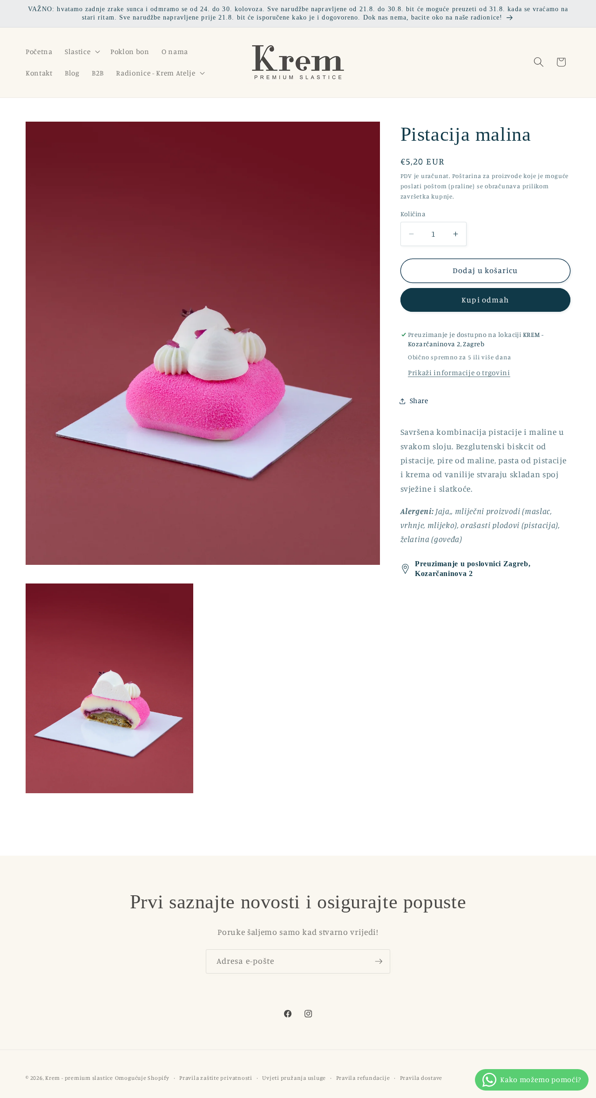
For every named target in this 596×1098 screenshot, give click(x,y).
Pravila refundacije (363, 1077)
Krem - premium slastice (79, 1077)
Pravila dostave (421, 1077)
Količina (413, 214)
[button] (81, 51)
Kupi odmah (485, 299)
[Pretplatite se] (378, 961)
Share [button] (419, 400)
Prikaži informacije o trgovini (459, 372)
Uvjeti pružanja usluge (294, 1077)
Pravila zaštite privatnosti (215, 1077)
